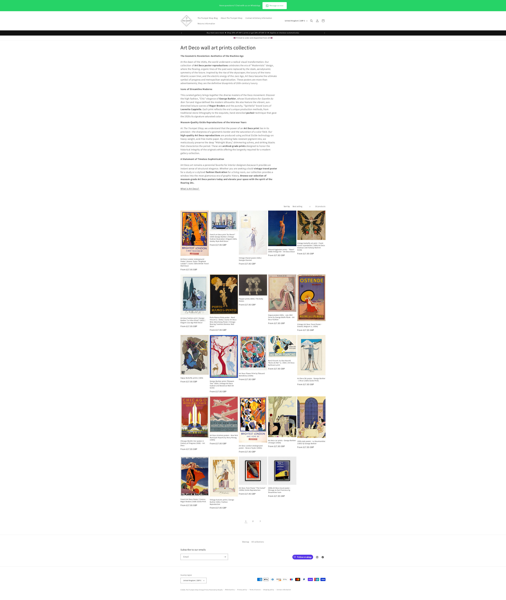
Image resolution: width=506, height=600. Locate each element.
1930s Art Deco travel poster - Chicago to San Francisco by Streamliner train (279, 490)
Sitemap (245, 542)
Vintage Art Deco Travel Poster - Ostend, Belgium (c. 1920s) (309, 325)
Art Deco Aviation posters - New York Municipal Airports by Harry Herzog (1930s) (224, 437)
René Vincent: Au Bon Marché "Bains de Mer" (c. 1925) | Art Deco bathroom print (281, 363)
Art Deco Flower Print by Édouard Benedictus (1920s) (252, 374)
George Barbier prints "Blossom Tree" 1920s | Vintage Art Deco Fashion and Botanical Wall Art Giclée (222, 384)
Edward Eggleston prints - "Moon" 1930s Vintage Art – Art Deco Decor (281, 251)
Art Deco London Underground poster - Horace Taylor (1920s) (250, 447)
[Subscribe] (225, 557)
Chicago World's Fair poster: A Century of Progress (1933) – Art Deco (193, 443)
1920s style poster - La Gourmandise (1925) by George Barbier (311, 442)
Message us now (276, 5)
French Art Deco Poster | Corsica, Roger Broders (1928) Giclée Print (193, 500)
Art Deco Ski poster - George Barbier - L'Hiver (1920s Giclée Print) (311, 379)
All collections (258, 542)
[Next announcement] (324, 32)
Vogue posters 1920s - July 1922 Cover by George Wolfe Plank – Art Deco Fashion (281, 317)
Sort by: (287, 206)
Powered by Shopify (216, 590)
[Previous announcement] (181, 32)
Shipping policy (268, 590)
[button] (311, 21)
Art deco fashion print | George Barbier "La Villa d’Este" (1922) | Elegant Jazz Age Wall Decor (193, 320)
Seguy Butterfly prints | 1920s (192, 378)
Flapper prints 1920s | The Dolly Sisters (251, 300)
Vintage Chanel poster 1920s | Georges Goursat (250, 259)
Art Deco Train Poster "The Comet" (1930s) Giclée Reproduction (252, 489)
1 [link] (245, 521)
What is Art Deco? (190, 188)
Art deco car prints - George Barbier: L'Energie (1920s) (282, 441)
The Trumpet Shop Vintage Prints (197, 590)
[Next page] (260, 521)
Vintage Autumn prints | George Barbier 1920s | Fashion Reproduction (222, 502)
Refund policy (230, 590)
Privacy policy (242, 590)
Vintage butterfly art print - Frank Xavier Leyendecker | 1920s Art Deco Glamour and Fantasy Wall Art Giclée (311, 246)
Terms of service (255, 590)
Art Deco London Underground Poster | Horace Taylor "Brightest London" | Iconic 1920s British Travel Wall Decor (195, 262)
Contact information (284, 590)
